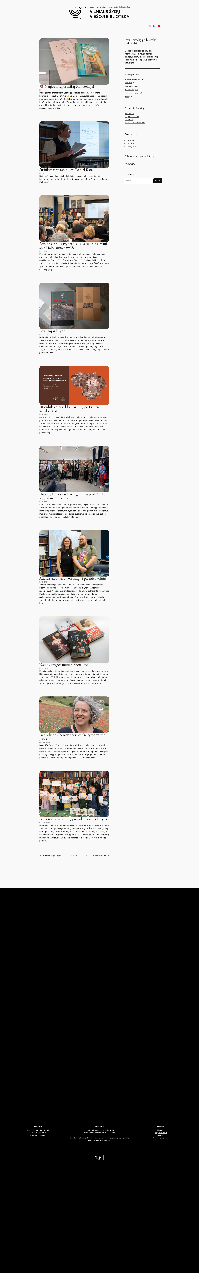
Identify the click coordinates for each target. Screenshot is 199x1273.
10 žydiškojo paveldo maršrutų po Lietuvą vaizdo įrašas (69, 409)
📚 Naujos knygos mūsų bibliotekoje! (66, 87)
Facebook (131, 140)
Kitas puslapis (101, 855)
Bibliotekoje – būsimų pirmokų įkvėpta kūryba (73, 819)
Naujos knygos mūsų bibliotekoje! (64, 665)
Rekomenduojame (131, 90)
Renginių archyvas (131, 93)
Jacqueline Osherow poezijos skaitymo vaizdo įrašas (72, 737)
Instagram (131, 146)
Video (127, 97)
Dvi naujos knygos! (53, 331)
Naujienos (128, 83)
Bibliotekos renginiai (132, 79)
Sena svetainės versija (135, 122)
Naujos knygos (130, 86)
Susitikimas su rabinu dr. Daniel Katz (65, 170)
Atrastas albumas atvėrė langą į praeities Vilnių (72, 579)
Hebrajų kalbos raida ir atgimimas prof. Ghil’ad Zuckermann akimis (73, 496)
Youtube (130, 143)
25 (86, 855)
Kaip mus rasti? (132, 116)
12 (81, 855)
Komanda (129, 119)
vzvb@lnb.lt (42, 1135)
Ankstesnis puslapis (50, 855)
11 (78, 855)
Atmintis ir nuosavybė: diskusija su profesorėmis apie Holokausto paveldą (73, 246)
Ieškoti (157, 181)
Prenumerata (131, 164)
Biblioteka (129, 113)
